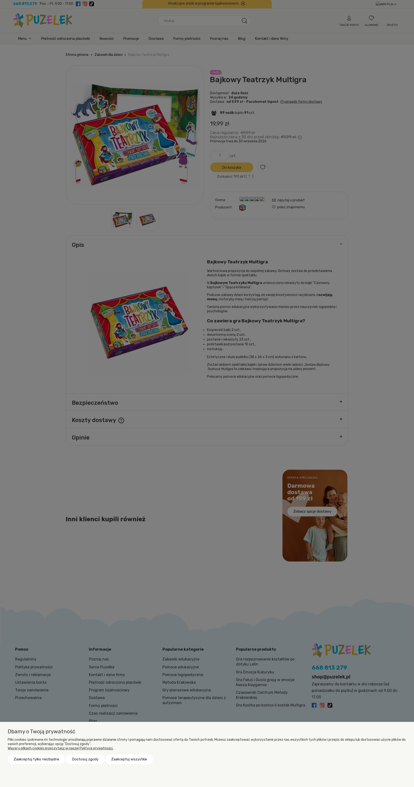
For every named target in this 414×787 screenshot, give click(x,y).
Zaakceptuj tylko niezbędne (36, 759)
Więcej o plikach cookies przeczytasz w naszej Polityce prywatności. (60, 748)
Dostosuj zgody (85, 759)
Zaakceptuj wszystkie (129, 759)
